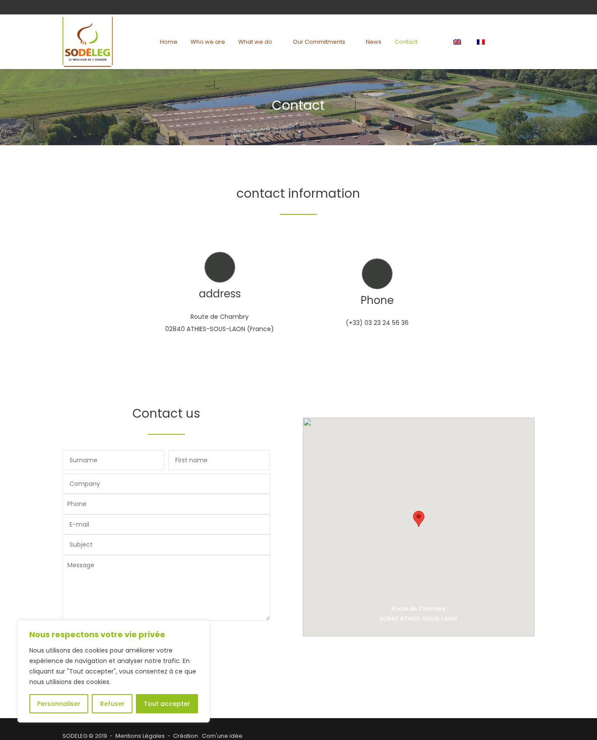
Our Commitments (319, 42)
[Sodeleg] (87, 42)
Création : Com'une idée (208, 736)
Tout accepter (167, 703)
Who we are (208, 42)
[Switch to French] (482, 41)
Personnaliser (58, 703)
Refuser (112, 703)
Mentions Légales (140, 736)
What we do (255, 42)
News (374, 42)
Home (168, 42)
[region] (113, 671)
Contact (406, 42)
